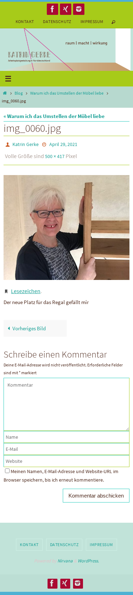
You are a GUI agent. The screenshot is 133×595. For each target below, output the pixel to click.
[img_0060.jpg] (66, 224)
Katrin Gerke (25, 144)
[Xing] (65, 9)
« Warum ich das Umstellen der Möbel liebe (54, 116)
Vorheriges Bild (29, 323)
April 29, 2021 (63, 144)
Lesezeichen (25, 287)
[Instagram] (78, 9)
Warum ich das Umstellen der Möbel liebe (67, 93)
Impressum (92, 21)
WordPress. (88, 556)
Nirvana (65, 556)
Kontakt (25, 21)
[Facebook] (52, 9)
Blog (19, 93)
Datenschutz (57, 21)
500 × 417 (55, 154)
